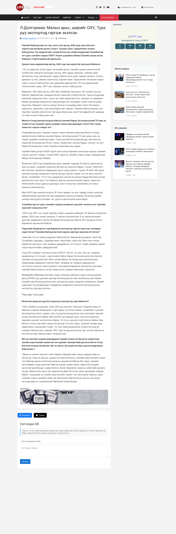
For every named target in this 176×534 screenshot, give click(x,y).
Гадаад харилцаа (29, 38)
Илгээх (25, 461)
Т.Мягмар (62, 38)
